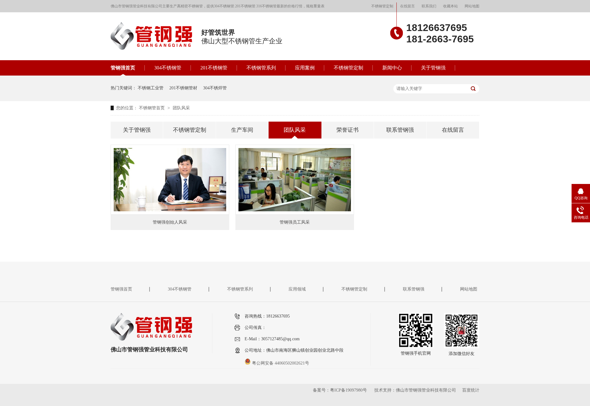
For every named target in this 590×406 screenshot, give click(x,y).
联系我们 (429, 6)
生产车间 (242, 130)
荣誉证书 (347, 130)
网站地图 (472, 6)
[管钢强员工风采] (294, 179)
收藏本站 (450, 6)
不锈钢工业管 (150, 88)
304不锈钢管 (167, 67)
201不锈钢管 (213, 67)
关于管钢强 (433, 67)
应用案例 (305, 67)
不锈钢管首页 (152, 108)
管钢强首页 (123, 67)
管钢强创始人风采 (170, 222)
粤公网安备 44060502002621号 (280, 363)
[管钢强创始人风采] (170, 179)
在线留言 (407, 6)
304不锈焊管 (215, 88)
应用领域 (297, 289)
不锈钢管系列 (261, 67)
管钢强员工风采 (295, 222)
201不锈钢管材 (183, 88)
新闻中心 (392, 67)
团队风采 (181, 108)
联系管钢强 (400, 130)
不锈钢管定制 (382, 6)
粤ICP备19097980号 (348, 390)
